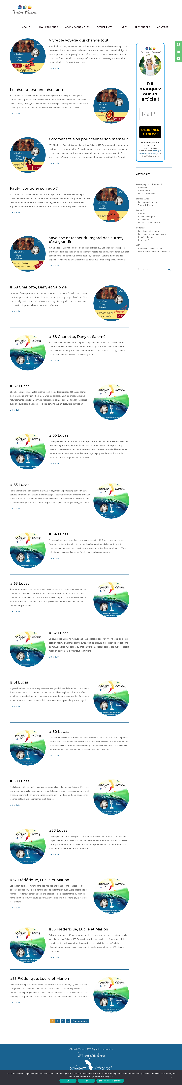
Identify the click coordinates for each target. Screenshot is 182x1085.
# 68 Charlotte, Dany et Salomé (77, 337)
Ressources (142, 27)
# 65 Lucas (19, 485)
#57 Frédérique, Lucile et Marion (39, 880)
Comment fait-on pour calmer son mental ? (88, 139)
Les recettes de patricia (149, 222)
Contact (162, 27)
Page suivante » (80, 1021)
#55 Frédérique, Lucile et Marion (39, 978)
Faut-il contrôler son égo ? (34, 188)
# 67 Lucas (19, 386)
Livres (123, 27)
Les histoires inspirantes (149, 231)
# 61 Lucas (19, 682)
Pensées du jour (145, 237)
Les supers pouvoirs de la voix (152, 234)
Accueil (27, 27)
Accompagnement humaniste (149, 184)
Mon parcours (48, 27)
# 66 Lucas (58, 435)
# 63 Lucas (19, 583)
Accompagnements (77, 27)
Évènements (104, 27)
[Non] (171, 1077)
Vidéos (139, 245)
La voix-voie (143, 219)
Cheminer (142, 187)
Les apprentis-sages (147, 202)
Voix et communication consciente (154, 251)
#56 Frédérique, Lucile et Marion (78, 929)
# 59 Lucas (19, 781)
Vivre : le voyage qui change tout (78, 40)
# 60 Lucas (59, 731)
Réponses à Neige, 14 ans (150, 248)
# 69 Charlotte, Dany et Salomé (38, 287)
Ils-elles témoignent (147, 193)
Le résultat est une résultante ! (38, 90)
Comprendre (144, 190)
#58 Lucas (58, 830)
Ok (68, 1081)
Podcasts (140, 227)
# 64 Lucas (59, 534)
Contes (141, 213)
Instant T (140, 210)
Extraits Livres (142, 198)
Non (86, 1081)
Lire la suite (54, 68)
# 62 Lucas (58, 633)
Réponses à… (144, 240)
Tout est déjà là (145, 205)
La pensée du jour (146, 216)
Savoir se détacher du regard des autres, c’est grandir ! (86, 240)
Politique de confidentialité (110, 1081)
